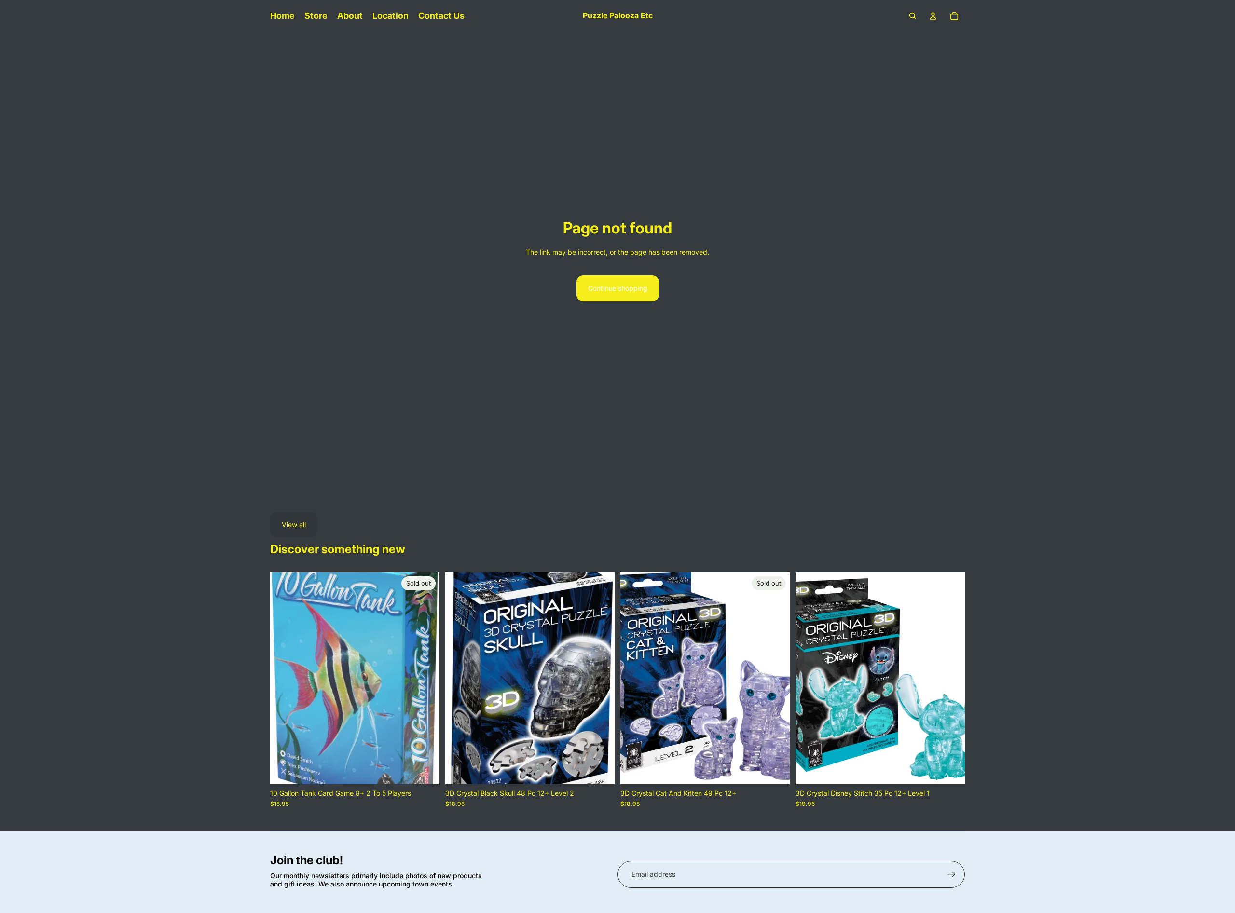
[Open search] (912, 16)
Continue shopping (617, 288)
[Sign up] (951, 874)
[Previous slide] (284, 678)
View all (294, 524)
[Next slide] (425, 678)
